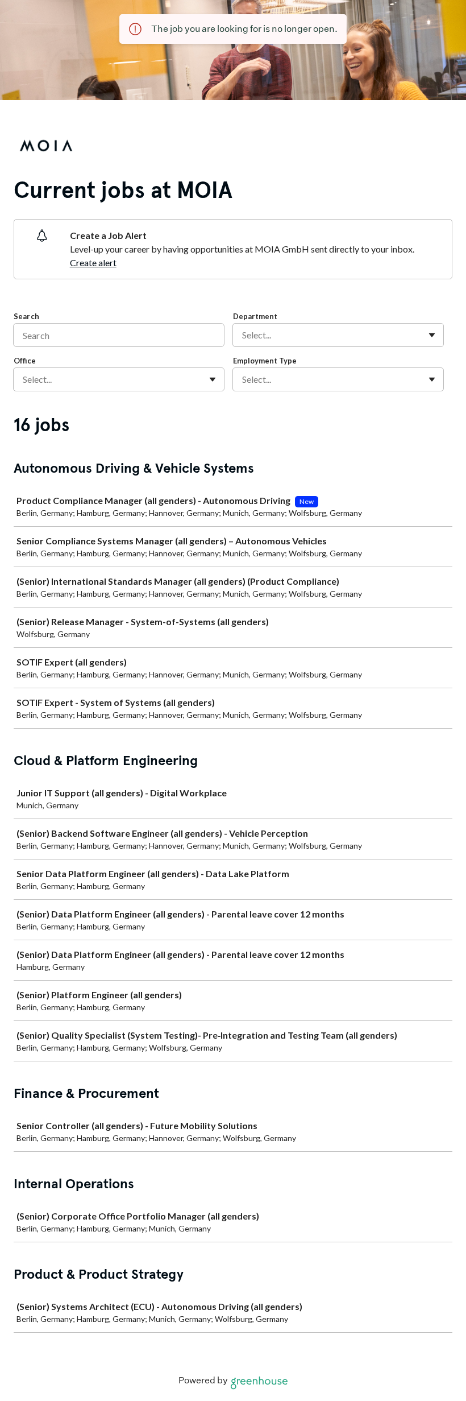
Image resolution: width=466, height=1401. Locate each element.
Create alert (93, 262)
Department (255, 316)
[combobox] (243, 335)
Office (25, 360)
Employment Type (265, 360)
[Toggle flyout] (432, 335)
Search (26, 316)
